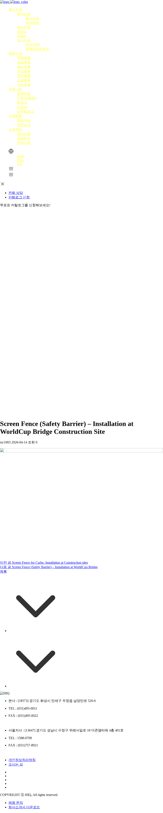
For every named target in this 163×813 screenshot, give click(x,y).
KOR (20, 156)
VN (19, 164)
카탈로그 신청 (19, 197)
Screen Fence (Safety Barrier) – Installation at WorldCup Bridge (49, 567)
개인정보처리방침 (22, 760)
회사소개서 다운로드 (24, 807)
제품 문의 (15, 802)
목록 (3, 571)
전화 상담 (15, 193)
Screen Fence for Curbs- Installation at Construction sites (44, 562)
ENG (20, 160)
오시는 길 (15, 764)
